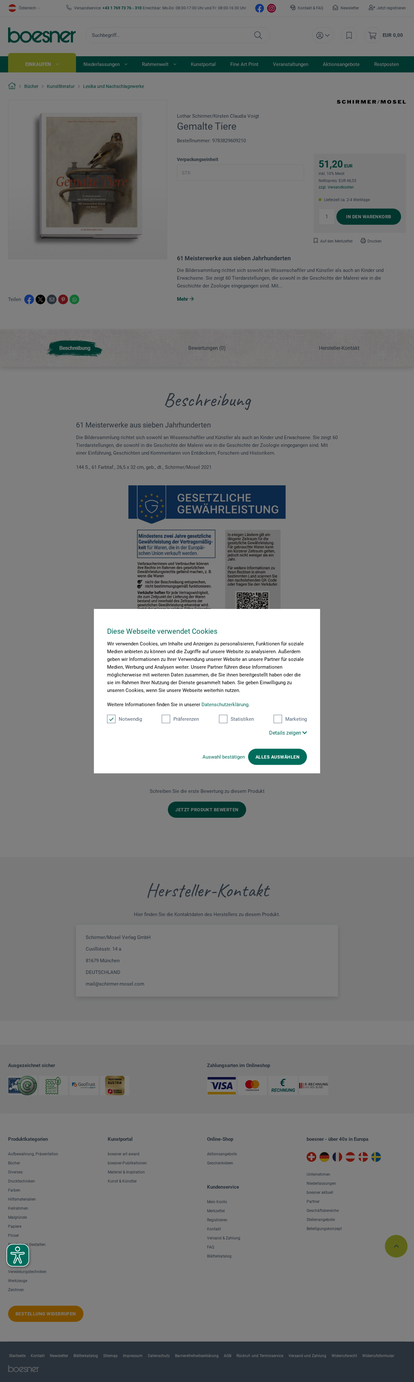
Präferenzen (186, 719)
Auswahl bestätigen (223, 757)
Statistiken (242, 719)
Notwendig (130, 719)
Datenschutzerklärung (225, 704)
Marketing (296, 719)
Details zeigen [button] (285, 733)
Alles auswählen (278, 757)
